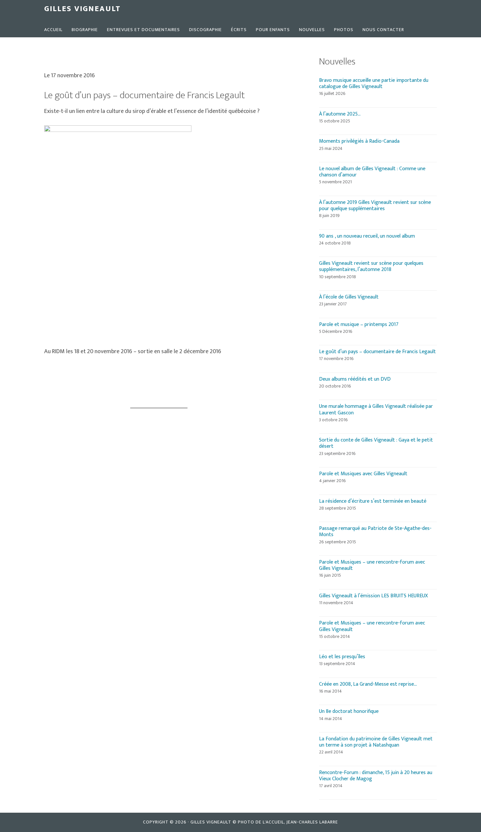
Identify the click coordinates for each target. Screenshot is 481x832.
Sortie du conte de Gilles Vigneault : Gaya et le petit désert (376, 443)
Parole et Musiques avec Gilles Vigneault (363, 473)
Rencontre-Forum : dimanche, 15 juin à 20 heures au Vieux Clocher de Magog (375, 775)
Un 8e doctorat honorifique (349, 711)
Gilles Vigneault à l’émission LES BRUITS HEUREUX (373, 595)
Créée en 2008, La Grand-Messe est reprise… (368, 684)
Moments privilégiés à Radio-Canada (359, 141)
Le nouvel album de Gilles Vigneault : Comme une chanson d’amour (372, 171)
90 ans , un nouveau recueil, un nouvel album (367, 236)
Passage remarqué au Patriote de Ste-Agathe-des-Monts (375, 531)
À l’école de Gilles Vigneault (349, 297)
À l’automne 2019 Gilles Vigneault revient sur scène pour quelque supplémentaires (375, 205)
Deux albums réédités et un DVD (355, 379)
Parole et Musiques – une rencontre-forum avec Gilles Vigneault (372, 565)
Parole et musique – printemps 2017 (359, 324)
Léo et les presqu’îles (342, 656)
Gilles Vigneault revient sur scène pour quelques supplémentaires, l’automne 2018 (371, 266)
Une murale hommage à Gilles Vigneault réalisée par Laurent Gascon (376, 409)
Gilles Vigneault (82, 8)
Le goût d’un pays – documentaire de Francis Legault (377, 351)
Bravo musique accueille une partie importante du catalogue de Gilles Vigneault (373, 83)
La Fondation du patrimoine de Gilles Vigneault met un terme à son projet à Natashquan (376, 742)
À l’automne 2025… (340, 114)
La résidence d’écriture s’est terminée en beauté (372, 501)
